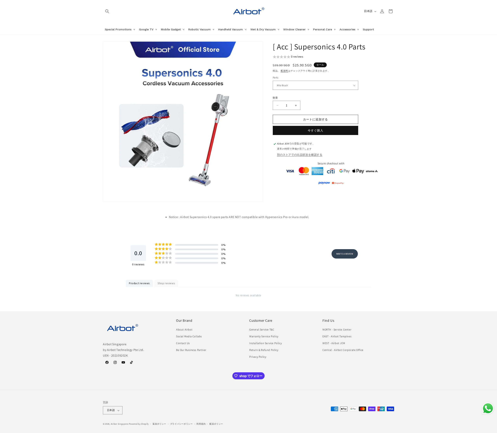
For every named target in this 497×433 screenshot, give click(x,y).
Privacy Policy (257, 356)
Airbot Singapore (119, 424)
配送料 (284, 70)
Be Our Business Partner (191, 350)
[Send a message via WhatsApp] (488, 408)
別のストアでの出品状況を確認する (299, 154)
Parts (275, 77)
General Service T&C (261, 329)
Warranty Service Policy (263, 336)
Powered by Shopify (139, 424)
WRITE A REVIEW (344, 253)
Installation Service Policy (265, 343)
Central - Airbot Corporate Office (342, 350)
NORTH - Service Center (336, 329)
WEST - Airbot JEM (333, 343)
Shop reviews (166, 283)
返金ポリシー (159, 423)
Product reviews (139, 283)
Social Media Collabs (189, 336)
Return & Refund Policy (263, 350)
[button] (107, 11)
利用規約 (201, 423)
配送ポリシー (216, 423)
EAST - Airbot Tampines (336, 336)
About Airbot (184, 329)
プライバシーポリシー (181, 423)
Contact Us (183, 343)
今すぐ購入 (315, 130)
